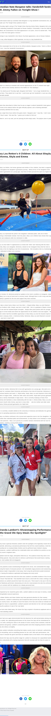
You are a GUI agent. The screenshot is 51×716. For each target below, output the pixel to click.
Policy (2, 710)
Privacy (8, 710)
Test (49, 2)
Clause (4, 710)
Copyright (12, 710)
